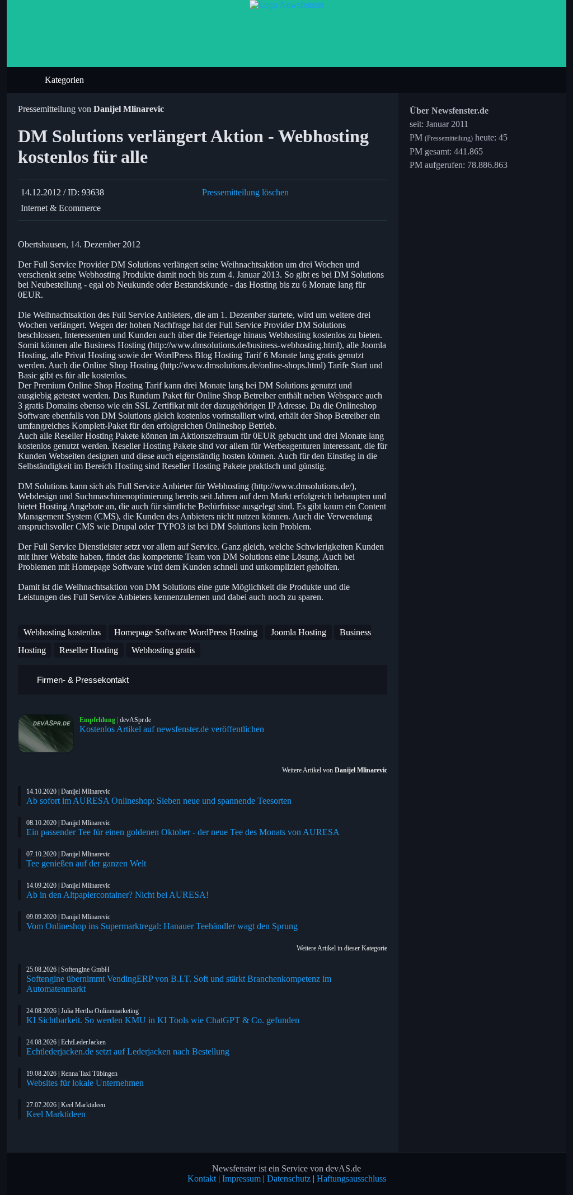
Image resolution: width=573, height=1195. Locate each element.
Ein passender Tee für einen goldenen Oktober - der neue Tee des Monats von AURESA (183, 832)
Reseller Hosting (88, 650)
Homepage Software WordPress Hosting (185, 632)
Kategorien (65, 80)
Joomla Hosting (298, 632)
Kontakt (201, 1178)
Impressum (241, 1178)
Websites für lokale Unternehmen (85, 1083)
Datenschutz (289, 1178)
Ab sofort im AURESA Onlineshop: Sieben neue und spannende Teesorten (159, 800)
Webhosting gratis (163, 650)
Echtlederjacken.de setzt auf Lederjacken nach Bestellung (127, 1051)
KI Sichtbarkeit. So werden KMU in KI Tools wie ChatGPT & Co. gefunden (162, 1020)
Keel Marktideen (56, 1114)
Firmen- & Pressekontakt (82, 680)
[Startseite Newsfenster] (287, 5)
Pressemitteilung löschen (245, 192)
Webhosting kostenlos (62, 632)
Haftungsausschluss (351, 1178)
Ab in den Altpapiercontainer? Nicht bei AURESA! (117, 894)
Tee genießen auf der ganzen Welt (86, 863)
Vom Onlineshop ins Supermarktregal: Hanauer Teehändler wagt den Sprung (162, 926)
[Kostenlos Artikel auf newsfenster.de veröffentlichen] (48, 733)
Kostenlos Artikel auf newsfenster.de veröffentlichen (171, 729)
